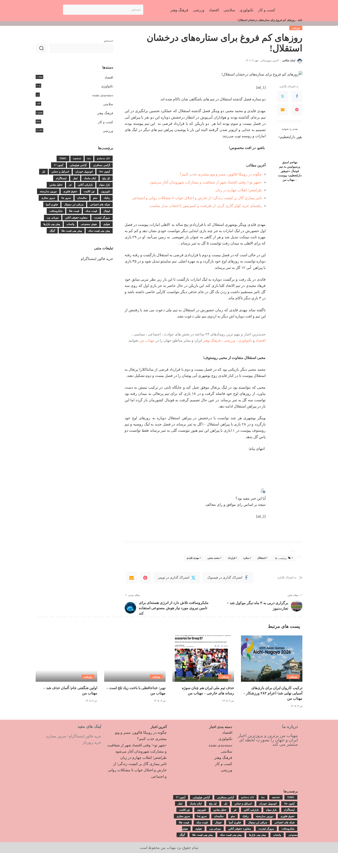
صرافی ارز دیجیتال (73, 204)
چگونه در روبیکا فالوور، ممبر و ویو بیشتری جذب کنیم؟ (221, 174)
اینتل (75, 178)
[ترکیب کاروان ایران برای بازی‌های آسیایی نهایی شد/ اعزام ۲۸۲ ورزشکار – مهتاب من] (272, 658)
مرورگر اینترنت (102, 217)
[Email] (282, 109)
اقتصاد (261, 340)
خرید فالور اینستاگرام (97, 259)
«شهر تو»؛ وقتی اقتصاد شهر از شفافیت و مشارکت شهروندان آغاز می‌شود (206, 182)
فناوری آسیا (52, 204)
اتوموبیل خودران (84, 171)
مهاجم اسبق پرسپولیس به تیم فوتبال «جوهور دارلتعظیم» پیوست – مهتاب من (290, 171)
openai (77, 158)
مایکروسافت (56, 211)
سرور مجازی (48, 197)
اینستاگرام (61, 178)
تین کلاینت (89, 191)
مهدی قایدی (192, 557)
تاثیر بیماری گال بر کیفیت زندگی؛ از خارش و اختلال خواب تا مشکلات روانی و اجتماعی (197, 198)
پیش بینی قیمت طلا (71, 230)
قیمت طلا (74, 211)
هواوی (106, 224)
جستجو (108, 40)
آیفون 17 (58, 165)
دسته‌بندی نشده (102, 95)
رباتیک (107, 197)
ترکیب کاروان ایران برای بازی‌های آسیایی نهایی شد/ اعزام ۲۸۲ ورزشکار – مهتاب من (272, 693)
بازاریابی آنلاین (85, 184)
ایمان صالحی (288, 60)
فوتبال (106, 211)
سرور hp (66, 197)
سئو (95, 197)
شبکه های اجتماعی (100, 204)
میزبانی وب (52, 217)
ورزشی (296, 27)
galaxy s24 (103, 158)
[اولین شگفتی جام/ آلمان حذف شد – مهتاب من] (66, 658)
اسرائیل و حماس (60, 171)
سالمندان (82, 197)
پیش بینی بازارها (51, 224)
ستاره (246, 557)
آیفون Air (104, 171)
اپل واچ (106, 178)
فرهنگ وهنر (212, 340)
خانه (300, 20)
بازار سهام (104, 184)
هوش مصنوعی (89, 224)
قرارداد (231, 557)
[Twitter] (282, 96)
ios (89, 158)
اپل (43, 171)
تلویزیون (105, 191)
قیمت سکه (91, 211)
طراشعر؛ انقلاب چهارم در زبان (238, 190)
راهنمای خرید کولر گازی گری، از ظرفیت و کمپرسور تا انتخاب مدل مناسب (205, 206)
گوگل (52, 230)
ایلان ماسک (90, 178)
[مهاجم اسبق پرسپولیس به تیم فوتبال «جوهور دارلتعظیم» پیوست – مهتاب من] (290, 146)
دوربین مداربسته (48, 191)
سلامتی (108, 104)
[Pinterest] (296, 109)
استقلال (261, 557)
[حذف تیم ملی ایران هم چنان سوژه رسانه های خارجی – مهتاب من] (203, 658)
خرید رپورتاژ (92, 742)
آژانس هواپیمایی (78, 165)
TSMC (63, 158)
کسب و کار (105, 122)
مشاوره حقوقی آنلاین (76, 217)
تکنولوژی (245, 340)
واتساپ (70, 224)
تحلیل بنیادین (55, 184)
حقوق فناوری (70, 191)
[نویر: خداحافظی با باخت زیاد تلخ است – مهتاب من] (135, 658)
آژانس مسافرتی (101, 165)
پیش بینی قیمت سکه (99, 230)
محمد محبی (213, 557)
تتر (70, 184)
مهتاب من (147, 340)
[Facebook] (296, 96)
